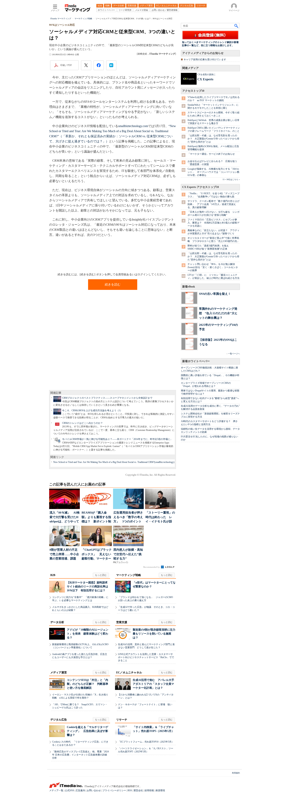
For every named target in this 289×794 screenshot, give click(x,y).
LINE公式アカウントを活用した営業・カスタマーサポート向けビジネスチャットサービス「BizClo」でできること (146, 657)
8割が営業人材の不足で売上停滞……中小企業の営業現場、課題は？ (64, 554)
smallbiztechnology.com (133, 126)
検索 (236, 25)
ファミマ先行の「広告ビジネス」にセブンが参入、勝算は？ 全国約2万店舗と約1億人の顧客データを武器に (213, 222)
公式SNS (69, 790)
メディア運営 (58, 672)
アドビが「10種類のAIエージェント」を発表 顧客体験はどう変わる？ (87, 633)
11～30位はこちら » (231, 179)
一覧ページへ (234, 354)
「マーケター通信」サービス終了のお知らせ (211, 154)
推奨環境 (160, 790)
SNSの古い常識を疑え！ (215, 293)
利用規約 (236, 773)
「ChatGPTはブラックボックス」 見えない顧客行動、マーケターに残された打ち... (97, 554)
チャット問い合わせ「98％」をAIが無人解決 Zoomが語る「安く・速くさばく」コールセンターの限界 (213, 267)
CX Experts (205, 79)
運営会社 (138, 790)
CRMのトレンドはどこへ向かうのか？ (82, 423)
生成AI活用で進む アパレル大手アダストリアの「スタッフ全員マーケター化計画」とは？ (153, 684)
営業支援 (121, 622)
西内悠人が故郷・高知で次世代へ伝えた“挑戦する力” (128, 554)
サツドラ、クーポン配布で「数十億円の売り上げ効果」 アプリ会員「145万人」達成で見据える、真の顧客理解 (213, 204)
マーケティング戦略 (128, 575)
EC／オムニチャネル (129, 672)
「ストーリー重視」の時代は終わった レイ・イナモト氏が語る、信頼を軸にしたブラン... (160, 517)
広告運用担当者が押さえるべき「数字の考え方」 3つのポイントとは (128, 517)
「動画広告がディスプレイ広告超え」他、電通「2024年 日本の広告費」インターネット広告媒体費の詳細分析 (80, 754)
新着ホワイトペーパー (196, 361)
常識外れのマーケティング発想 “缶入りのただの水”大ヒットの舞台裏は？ (218, 313)
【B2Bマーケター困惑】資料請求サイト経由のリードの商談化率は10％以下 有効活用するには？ (87, 586)
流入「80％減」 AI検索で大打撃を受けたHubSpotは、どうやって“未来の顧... (65, 517)
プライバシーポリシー (114, 790)
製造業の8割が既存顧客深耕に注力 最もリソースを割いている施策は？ (155, 633)
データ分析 (57, 622)
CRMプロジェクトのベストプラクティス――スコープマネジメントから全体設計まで (107, 398)
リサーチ (121, 719)
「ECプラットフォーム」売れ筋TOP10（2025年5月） (146, 741)
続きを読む (113, 284)
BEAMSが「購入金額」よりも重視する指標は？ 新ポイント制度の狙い (96, 517)
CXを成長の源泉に (206, 74)
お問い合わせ (94, 790)
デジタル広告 (58, 719)
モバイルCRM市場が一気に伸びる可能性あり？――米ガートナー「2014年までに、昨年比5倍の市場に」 (117, 439)
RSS (130, 790)
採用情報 (149, 790)
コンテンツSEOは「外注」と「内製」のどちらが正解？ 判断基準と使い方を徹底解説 (87, 684)
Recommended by (151, 567)
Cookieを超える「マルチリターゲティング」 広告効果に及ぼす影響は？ (87, 731)
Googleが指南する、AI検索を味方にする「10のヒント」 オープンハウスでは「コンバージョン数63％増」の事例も (213, 172)
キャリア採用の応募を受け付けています (205, 59)
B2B (52, 575)
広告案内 (80, 790)
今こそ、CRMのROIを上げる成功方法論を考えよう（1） (92, 410)
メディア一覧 (56, 790)
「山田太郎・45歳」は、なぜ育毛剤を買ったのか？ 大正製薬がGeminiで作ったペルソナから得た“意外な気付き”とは (213, 138)
